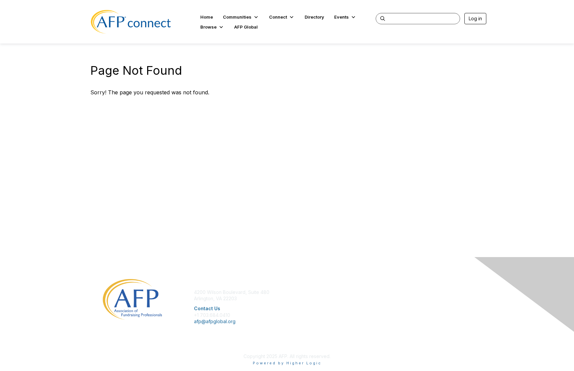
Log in (475, 18)
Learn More (302, 305)
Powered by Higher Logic (287, 363)
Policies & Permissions (410, 298)
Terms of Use (400, 305)
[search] (383, 18)
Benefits (299, 298)
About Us (396, 292)
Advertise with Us (405, 312)
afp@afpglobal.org (215, 321)
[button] (241, 17)
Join (294, 292)
